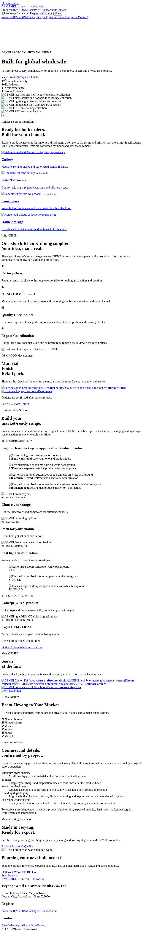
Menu (58, 13)
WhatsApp (14, 925)
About (53, 9)
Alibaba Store (29, 925)
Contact (61, 9)
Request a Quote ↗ (41, 13)
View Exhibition (11, 690)
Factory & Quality (38, 9)
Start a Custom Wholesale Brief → (21, 647)
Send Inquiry (9, 875)
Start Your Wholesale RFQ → (19, 872)
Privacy (41, 925)
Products (6, 9)
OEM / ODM (20, 9)
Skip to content (10, 3)
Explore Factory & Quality (17, 846)
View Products (10, 77)
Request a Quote (28, 77)
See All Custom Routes (15, 403)
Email (4, 925)
